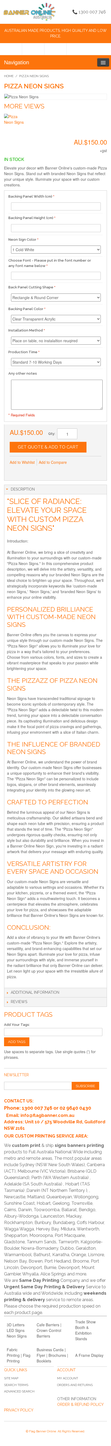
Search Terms (16, 1385)
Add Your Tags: (17, 1025)
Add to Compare (53, 462)
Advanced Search (19, 1391)
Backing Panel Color (25, 309)
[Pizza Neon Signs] (14, 124)
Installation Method (25, 330)
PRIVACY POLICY (18, 1410)
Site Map (11, 1378)
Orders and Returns (75, 1385)
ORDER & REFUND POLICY (80, 1404)
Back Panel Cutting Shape (30, 287)
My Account (67, 1378)
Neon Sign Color (22, 240)
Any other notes (22, 373)
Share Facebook (25, 471)
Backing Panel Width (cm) (30, 196)
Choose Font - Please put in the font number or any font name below (49, 263)
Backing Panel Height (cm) (30, 218)
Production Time (22, 352)
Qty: (51, 434)
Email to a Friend (15, 471)
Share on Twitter (36, 471)
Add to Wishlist (22, 462)
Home (8, 76)
